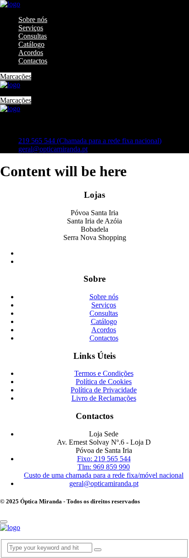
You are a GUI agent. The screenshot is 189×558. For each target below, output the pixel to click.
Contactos (32, 61)
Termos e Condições (103, 373)
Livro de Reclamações (104, 398)
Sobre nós (32, 19)
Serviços (30, 28)
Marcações (15, 76)
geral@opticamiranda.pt (53, 149)
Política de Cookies (104, 381)
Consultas (32, 36)
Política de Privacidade (104, 390)
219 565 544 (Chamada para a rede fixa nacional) (89, 141)
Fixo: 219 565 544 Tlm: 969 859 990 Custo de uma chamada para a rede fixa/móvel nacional (103, 467)
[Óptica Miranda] (10, 4)
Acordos (30, 52)
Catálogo (31, 44)
